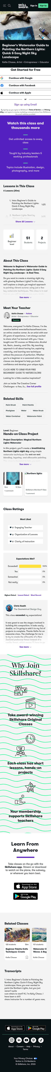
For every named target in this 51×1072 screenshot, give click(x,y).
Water (23, 410)
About (11, 1046)
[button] (4, 5)
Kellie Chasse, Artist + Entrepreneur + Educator (25, 62)
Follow (29, 313)
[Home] (23, 5)
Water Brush (38, 410)
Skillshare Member (33, 490)
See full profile (34, 386)
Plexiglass (10, 410)
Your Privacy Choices (23, 1058)
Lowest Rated (23, 595)
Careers (20, 1046)
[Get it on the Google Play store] (25, 896)
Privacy (36, 1046)
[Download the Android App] (36, 1028)
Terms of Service (35, 110)
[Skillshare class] (17, 935)
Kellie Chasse (22, 313)
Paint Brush (11, 405)
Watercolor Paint (34, 416)
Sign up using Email (25, 104)
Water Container (13, 416)
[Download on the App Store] (25, 886)
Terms (25, 1049)
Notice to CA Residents (26, 1061)
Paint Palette (28, 405)
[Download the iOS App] (14, 1028)
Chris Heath (20, 606)
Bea (6, 487)
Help (28, 1046)
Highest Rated (10, 595)
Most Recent (35, 595)
